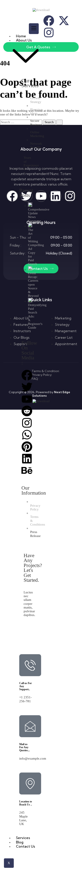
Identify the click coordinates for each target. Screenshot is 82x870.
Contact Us (25, 846)
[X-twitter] (63, 20)
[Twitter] (26, 387)
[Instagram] (26, 422)
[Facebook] (26, 375)
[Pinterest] (26, 446)
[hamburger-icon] (34, 28)
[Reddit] (26, 410)
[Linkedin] (26, 458)
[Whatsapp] (26, 434)
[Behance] (26, 470)
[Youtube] (26, 399)
